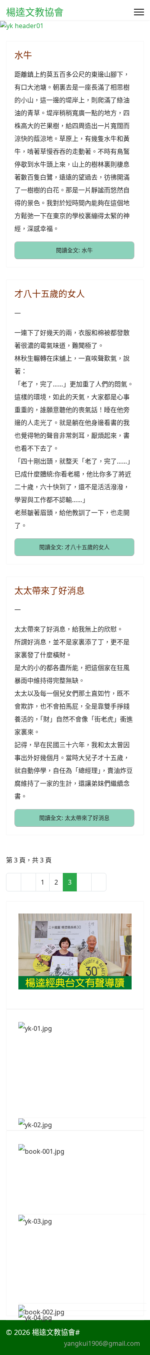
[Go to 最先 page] (13, 882)
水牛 (23, 55)
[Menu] (139, 12)
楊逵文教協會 (35, 12)
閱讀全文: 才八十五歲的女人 (74, 547)
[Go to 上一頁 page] (28, 882)
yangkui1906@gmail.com (102, 1343)
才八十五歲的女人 (49, 293)
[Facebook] (104, 1332)
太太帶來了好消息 (49, 590)
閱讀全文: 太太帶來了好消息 (74, 818)
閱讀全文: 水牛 (74, 250)
